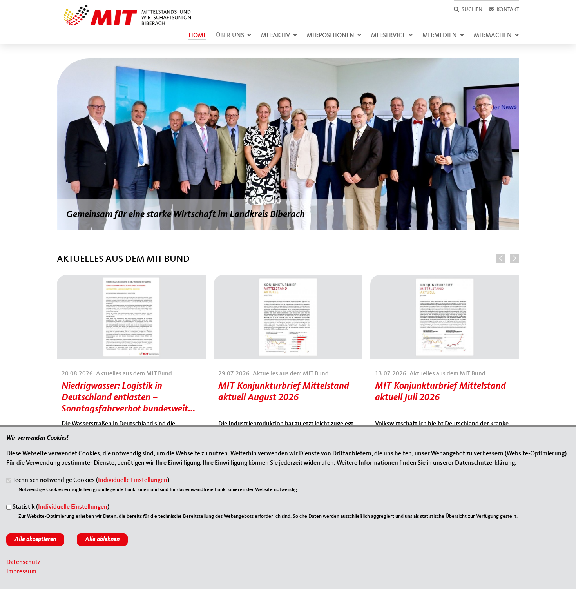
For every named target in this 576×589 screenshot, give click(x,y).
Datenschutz (23, 562)
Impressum (21, 572)
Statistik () (61, 507)
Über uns (230, 36)
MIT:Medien (439, 36)
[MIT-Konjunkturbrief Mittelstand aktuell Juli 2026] (444, 280)
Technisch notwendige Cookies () (91, 481)
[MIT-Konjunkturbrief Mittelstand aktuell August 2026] (288, 280)
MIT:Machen (493, 36)
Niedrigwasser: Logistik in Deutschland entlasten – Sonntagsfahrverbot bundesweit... (128, 398)
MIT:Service (388, 36)
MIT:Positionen (330, 36)
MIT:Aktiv (275, 36)
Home (197, 36)
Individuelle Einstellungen (132, 481)
